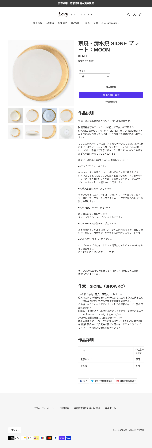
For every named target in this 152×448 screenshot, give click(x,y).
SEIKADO (123, 430)
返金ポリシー (111, 408)
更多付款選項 (111, 102)
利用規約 (64, 408)
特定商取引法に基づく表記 (87, 408)
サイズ (82, 71)
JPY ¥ (14, 430)
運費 (91, 60)
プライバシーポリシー (45, 408)
